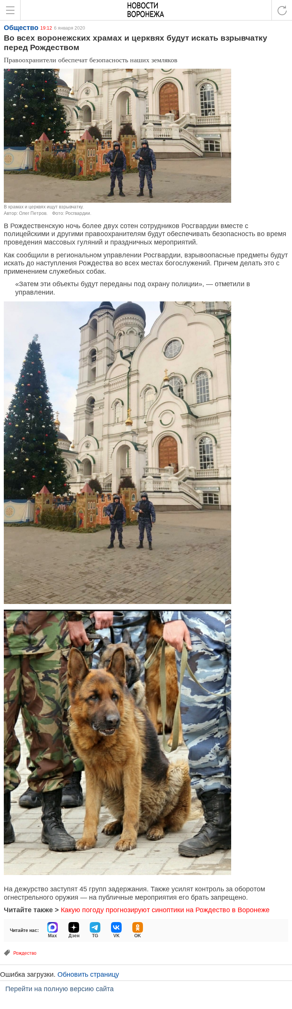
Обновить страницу (88, 974)
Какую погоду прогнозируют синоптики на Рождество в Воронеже (165, 910)
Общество (21, 28)
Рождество (24, 953)
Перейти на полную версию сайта (59, 988)
